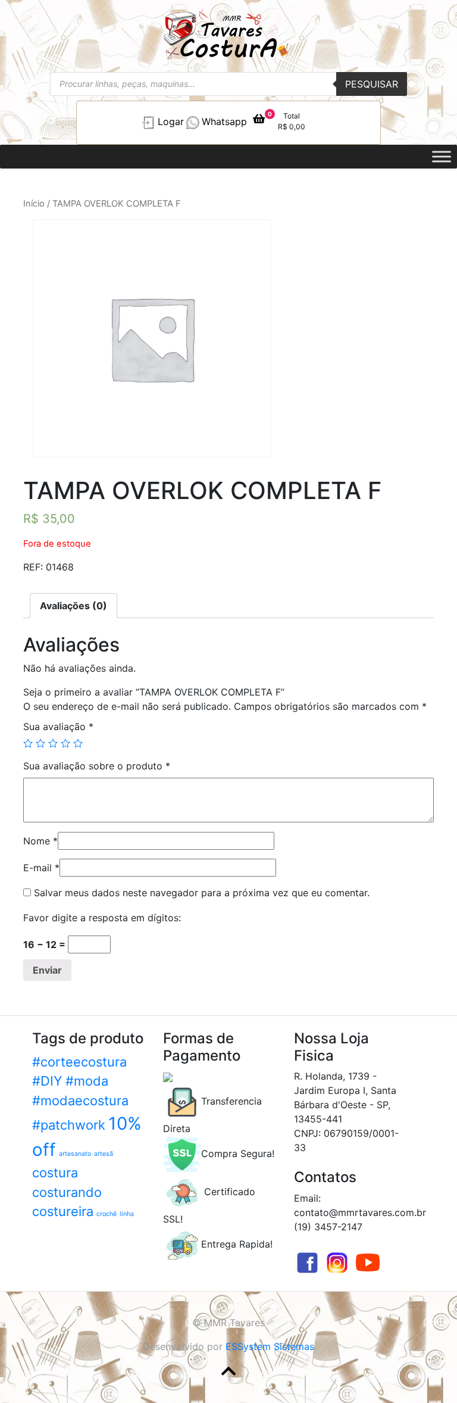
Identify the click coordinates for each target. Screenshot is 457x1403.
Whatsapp (224, 121)
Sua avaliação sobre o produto (96, 766)
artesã (103, 1154)
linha (127, 1214)
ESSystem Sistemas (270, 1346)
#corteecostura (79, 1062)
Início (34, 203)
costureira (62, 1211)
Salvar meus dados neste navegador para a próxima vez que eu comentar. (202, 893)
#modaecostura (80, 1100)
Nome (40, 841)
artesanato (75, 1154)
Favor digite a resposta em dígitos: (102, 918)
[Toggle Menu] (441, 156)
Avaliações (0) (73, 606)
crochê (106, 1214)
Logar (171, 121)
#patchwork (68, 1125)
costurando (67, 1192)
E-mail (41, 868)
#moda (86, 1081)
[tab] (73, 605)
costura (55, 1172)
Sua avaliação (58, 726)
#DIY (47, 1081)
